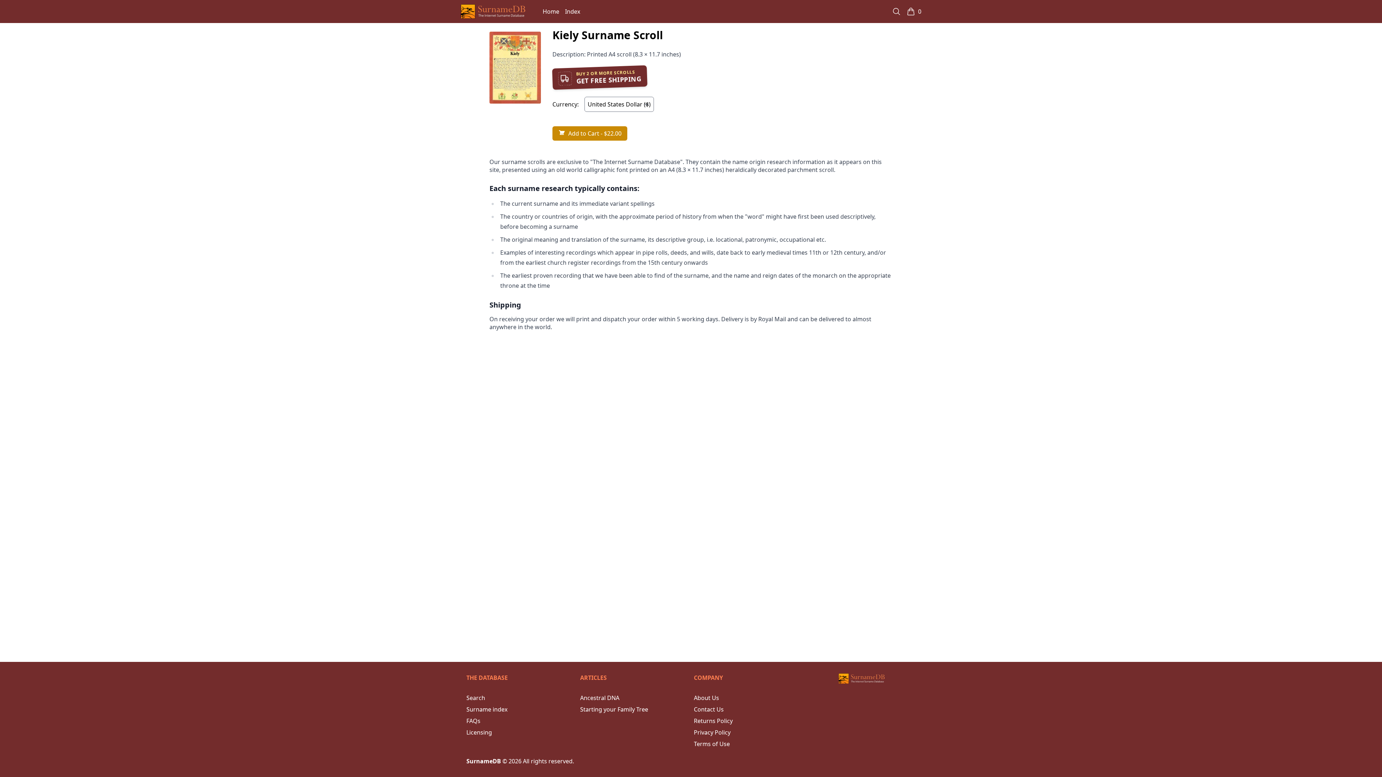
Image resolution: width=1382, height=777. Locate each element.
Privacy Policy (712, 732)
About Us (706, 698)
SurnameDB (483, 761)
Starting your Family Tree (614, 709)
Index (572, 11)
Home (551, 11)
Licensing (479, 732)
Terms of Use (712, 744)
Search (475, 698)
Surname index (486, 709)
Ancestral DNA (599, 698)
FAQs (473, 721)
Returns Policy (713, 721)
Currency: (565, 104)
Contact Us (709, 709)
